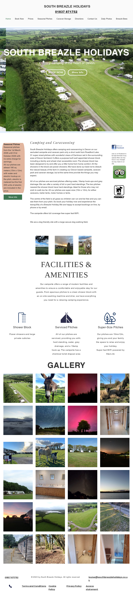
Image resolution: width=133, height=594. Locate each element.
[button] (66, 79)
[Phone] (10, 586)
